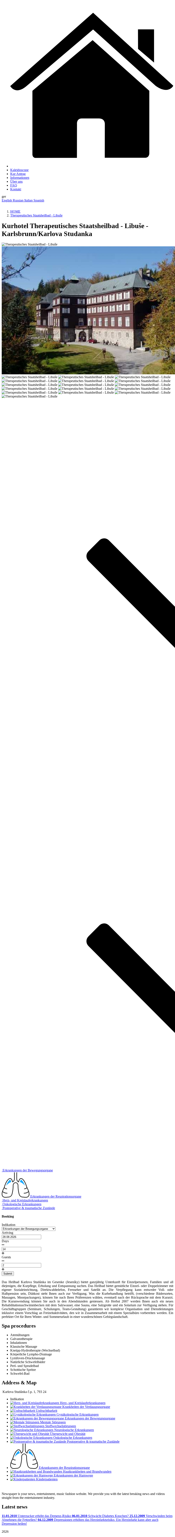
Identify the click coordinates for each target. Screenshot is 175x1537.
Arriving (7, 1232)
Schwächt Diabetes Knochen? (101, 1516)
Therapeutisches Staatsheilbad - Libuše (36, 215)
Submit (7, 1273)
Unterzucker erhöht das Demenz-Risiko (37, 1516)
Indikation (8, 1225)
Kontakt (15, 189)
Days (5, 1241)
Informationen (19, 177)
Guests (6, 1257)
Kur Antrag (18, 174)
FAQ (13, 185)
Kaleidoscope (19, 170)
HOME (15, 211)
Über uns (16, 181)
